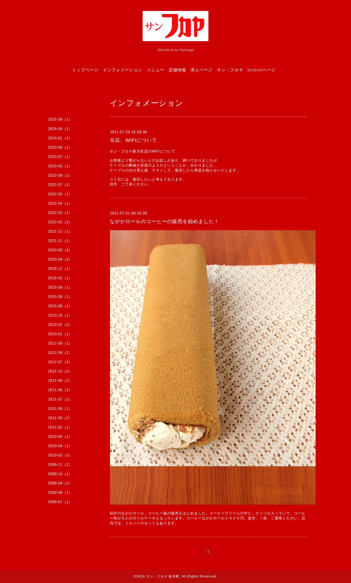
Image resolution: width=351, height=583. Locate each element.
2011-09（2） (60, 381)
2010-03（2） (60, 455)
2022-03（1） (60, 213)
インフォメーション (122, 69)
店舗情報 (177, 69)
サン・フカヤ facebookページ (246, 69)
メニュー (155, 69)
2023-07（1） (60, 157)
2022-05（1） (60, 194)
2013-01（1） (60, 334)
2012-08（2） (60, 353)
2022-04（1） (60, 203)
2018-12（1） (60, 269)
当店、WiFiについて (133, 140)
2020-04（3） (60, 259)
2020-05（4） (60, 250)
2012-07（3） (60, 362)
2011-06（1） (60, 409)
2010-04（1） (60, 446)
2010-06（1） (60, 437)
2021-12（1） (60, 231)
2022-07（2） (60, 185)
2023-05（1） (60, 166)
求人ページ (202, 69)
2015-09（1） (60, 297)
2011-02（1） (60, 427)
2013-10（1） (60, 315)
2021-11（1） (60, 241)
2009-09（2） (60, 483)
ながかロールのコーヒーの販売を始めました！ (164, 221)
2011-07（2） (60, 399)
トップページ (85, 69)
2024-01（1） (60, 138)
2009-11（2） (60, 465)
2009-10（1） (60, 474)
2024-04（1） (60, 129)
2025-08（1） (60, 119)
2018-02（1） (60, 278)
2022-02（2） (60, 222)
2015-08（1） (60, 306)
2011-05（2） (60, 418)
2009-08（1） (60, 493)
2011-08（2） (60, 390)
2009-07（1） (60, 502)
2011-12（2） (60, 371)
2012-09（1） (60, 343)
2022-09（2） (60, 175)
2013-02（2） (60, 325)
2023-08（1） (60, 147)
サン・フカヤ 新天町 (162, 576)
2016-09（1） (60, 287)
